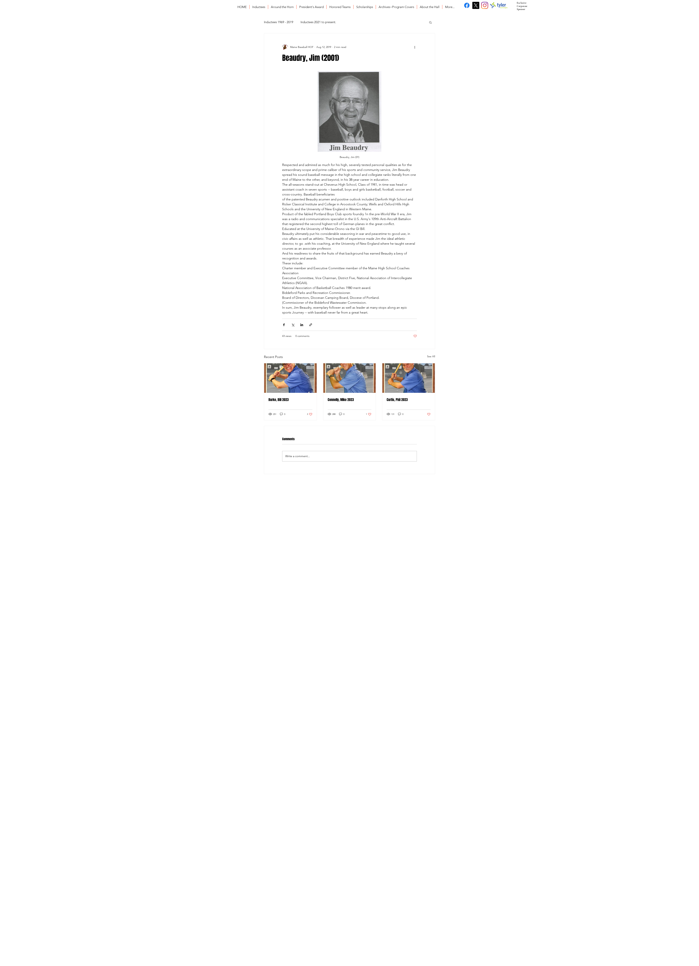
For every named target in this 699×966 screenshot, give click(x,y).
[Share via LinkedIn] (301, 324)
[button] (430, 22)
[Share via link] (310, 324)
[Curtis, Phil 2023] (408, 378)
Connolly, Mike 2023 (341, 399)
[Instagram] (484, 5)
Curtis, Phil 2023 (397, 399)
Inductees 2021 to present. (318, 22)
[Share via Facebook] (284, 324)
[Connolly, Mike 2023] (349, 378)
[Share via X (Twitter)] (293, 324)
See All (431, 356)
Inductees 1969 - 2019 (278, 22)
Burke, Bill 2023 (278, 399)
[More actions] (414, 47)
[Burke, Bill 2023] (290, 378)
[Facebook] (466, 5)
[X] (475, 5)
